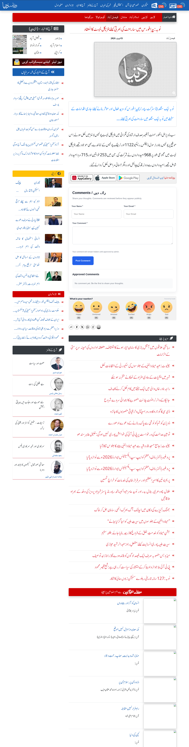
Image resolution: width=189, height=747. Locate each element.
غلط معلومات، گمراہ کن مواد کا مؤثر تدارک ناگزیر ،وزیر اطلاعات (36, 157)
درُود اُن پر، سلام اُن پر (129, 682)
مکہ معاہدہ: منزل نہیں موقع (126, 629)
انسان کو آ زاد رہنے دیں (128, 603)
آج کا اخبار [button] (80, 5)
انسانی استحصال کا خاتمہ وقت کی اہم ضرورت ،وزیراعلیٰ (28, 246)
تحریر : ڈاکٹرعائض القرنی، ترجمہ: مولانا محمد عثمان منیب (120, 689)
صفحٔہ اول (59, 5)
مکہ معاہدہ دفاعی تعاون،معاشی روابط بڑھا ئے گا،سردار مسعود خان (36, 117)
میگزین (144, 5)
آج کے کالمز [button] (93, 5)
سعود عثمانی (57, 455)
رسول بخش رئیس (55, 393)
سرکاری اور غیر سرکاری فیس (31, 446)
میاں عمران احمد (55, 434)
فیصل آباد (112, 17)
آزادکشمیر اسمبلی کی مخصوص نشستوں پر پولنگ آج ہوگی (36, 144)
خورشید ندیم (57, 372)
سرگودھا (89, 17)
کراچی (144, 17)
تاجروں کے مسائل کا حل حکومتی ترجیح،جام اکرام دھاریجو (28, 265)
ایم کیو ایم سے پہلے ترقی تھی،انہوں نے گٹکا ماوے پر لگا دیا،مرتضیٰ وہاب (28, 209)
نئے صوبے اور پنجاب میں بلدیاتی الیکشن (30, 405)
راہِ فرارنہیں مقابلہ (130, 708)
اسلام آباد (134, 17)
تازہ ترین (69, 5)
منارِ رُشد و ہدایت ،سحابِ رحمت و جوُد (121, 656)
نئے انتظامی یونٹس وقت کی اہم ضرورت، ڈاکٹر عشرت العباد (28, 284)
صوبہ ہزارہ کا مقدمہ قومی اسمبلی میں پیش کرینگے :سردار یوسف (36, 101)
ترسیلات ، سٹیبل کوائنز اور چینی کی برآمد (29, 425)
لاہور (152, 17)
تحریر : (137, 663)
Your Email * (129, 206)
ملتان (124, 17)
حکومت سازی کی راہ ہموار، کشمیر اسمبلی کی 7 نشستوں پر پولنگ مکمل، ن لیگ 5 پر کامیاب (36, 311)
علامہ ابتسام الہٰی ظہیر (53, 477)
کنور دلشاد (58, 414)
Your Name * (77, 206)
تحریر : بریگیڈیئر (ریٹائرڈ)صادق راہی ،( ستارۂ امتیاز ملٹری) (118, 637)
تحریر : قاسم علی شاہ (132, 716)
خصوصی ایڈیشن (132, 5)
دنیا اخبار (167, 17)
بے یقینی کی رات (36, 384)
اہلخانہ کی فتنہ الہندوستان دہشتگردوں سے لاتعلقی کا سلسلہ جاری (38, 86)
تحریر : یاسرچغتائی (133, 610)
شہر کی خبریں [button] (105, 5)
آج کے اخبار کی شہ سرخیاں (35, 72)
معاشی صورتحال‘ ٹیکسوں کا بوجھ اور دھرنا (29, 467)
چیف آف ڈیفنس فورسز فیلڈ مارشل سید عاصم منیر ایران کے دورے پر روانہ (38, 302)
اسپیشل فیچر (118, 5)
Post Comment (83, 260)
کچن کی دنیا (134, 735)
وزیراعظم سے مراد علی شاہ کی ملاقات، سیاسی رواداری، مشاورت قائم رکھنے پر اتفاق (36, 329)
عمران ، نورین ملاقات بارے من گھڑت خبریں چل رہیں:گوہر (37, 132)
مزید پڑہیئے (163, 338)
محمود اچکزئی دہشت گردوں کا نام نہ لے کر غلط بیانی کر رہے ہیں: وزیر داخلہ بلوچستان (37, 338)
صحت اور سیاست (36, 363)
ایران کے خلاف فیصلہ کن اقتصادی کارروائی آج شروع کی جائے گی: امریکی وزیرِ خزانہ (36, 320)
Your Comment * (79, 223)
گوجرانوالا (100, 17)
